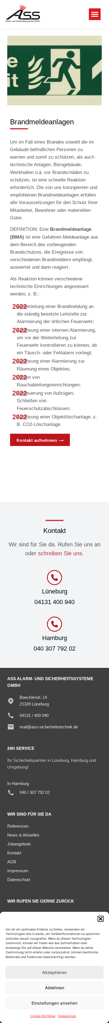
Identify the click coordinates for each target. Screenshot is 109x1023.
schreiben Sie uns (60, 553)
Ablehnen (54, 987)
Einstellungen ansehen (54, 1003)
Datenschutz (67, 1016)
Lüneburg (54, 591)
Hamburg (54, 637)
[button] (100, 919)
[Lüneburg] (54, 577)
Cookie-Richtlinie (42, 1016)
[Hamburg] (54, 624)
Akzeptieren (54, 972)
